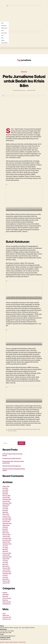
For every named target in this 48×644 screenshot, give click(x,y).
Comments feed (6, 617)
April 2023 (5, 551)
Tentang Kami (3, 25)
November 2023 (6, 540)
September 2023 (6, 544)
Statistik (2, 40)
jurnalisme (34, 429)
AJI (8, 429)
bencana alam (29, 429)
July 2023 (5, 545)
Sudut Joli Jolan (6, 602)
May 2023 (5, 549)
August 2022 (5, 558)
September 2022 (6, 557)
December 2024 (6, 518)
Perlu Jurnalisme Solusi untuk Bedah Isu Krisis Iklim (24, 81)
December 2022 (6, 553)
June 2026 (5, 490)
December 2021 (6, 571)
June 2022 (5, 562)
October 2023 (6, 542)
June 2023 (5, 547)
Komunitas (5, 596)
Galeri (2, 37)
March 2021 (5, 579)
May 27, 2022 (32, 90)
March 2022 (5, 566)
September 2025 (6, 503)
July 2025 (5, 506)
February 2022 (6, 568)
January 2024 (6, 536)
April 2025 (5, 512)
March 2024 (5, 532)
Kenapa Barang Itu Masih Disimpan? (11, 458)
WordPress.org (6, 619)
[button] (24, 48)
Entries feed (5, 615)
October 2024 (6, 521)
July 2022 (5, 560)
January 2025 (6, 516)
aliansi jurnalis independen (16, 429)
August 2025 (5, 505)
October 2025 (6, 501)
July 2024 (5, 527)
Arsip (2, 35)
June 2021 (5, 577)
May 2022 (5, 564)
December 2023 (6, 538)
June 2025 (5, 508)
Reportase (24, 71)
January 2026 (6, 497)
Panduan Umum (4, 27)
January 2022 (6, 570)
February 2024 (6, 534)
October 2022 (6, 555)
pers (11, 430)
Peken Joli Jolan (6, 598)
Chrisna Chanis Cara (20, 90)
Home (2, 22)
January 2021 (6, 583)
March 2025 (5, 514)
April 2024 (5, 531)
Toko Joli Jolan (4, 32)
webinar (15, 430)
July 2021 (5, 575)
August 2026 (5, 486)
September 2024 (6, 523)
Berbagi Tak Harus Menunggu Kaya (11, 466)
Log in (4, 613)
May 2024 (5, 529)
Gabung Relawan (4, 42)
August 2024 (5, 525)
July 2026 (5, 488)
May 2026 (5, 492)
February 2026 (6, 495)
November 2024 (6, 519)
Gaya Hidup (5, 594)
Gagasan (4, 592)
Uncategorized (6, 603)
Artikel (2, 30)
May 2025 (5, 510)
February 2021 (6, 581)
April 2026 (5, 493)
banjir (23, 429)
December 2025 (6, 499)
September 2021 (6, 573)
